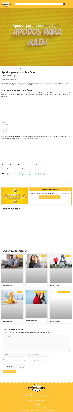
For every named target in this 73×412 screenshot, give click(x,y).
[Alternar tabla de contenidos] (15, 76)
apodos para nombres (64, 92)
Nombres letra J (33, 180)
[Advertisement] (36, 40)
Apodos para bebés (7, 321)
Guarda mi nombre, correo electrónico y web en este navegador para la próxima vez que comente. (29, 360)
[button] (69, 4)
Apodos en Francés (55, 285)
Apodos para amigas (31, 320)
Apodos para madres (31, 285)
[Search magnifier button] (64, 4)
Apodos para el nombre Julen (10, 77)
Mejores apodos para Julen (9, 79)
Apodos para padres (7, 285)
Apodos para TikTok (55, 321)
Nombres (7, 68)
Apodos (3, 68)
